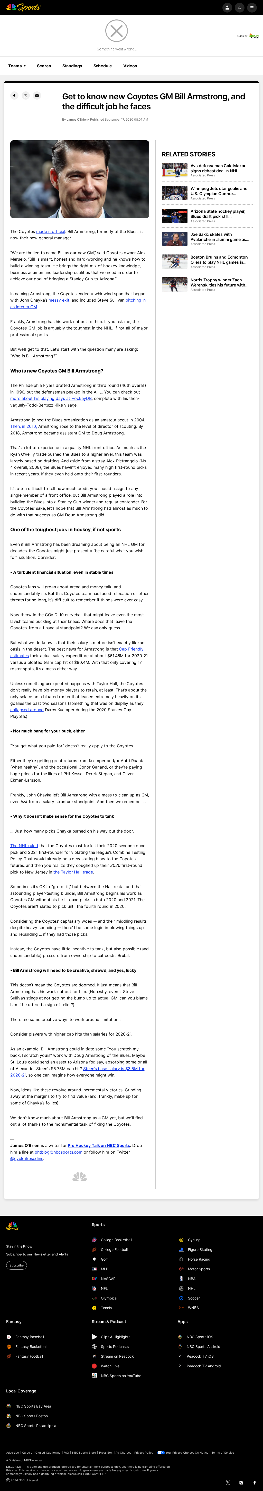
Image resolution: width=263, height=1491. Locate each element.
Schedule (102, 65)
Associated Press (203, 175)
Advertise (12, 1452)
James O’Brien (77, 119)
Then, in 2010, (23, 426)
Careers (27, 1452)
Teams (15, 65)
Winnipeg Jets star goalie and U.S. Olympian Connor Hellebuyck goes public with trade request (219, 191)
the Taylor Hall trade (73, 872)
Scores (44, 65)
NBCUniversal (33, 1460)
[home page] (23, 8)
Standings (72, 65)
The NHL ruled (24, 845)
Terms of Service (223, 1452)
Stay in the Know (19, 1246)
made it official (50, 231)
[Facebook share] (14, 95)
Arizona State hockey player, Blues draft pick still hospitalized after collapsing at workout (220, 214)
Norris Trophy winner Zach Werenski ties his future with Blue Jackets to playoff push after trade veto (218, 282)
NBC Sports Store (84, 1452)
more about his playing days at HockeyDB (51, 398)
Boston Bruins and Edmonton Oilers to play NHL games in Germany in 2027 (219, 259)
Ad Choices (123, 1452)
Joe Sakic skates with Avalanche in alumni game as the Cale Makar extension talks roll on (220, 237)
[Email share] (37, 95)
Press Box (106, 1452)
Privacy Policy (143, 1452)
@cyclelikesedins (26, 1158)
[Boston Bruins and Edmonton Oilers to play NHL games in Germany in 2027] (174, 261)
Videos (130, 65)
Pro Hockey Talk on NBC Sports (99, 1145)
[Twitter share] (26, 95)
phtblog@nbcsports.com (58, 1152)
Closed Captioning (48, 1452)
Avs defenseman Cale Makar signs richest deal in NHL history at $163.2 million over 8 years (220, 168)
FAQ (66, 1452)
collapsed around (27, 709)
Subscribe (17, 1265)
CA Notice (202, 1452)
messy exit (59, 300)
